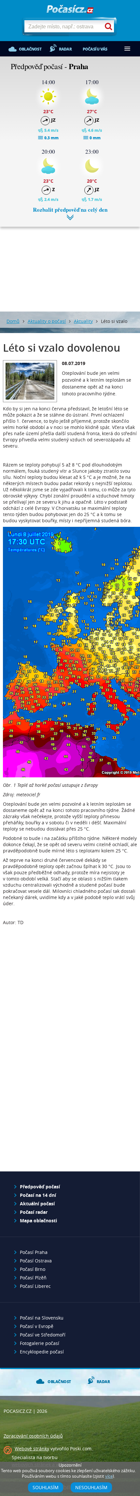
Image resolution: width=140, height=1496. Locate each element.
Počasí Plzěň (33, 1278)
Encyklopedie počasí (42, 1352)
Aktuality (83, 321)
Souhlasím (46, 1487)
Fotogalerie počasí (39, 1343)
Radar (65, 49)
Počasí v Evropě (36, 1326)
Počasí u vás (95, 49)
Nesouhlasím (91, 1487)
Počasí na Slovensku (41, 1318)
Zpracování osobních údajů (33, 1436)
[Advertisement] (70, 264)
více (109, 1476)
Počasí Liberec (35, 1286)
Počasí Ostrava (36, 1261)
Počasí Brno (32, 1269)
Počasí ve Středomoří (42, 1335)
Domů (13, 321)
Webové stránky (32, 1448)
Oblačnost (30, 49)
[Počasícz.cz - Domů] (70, 9)
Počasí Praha (34, 1252)
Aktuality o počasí (47, 321)
